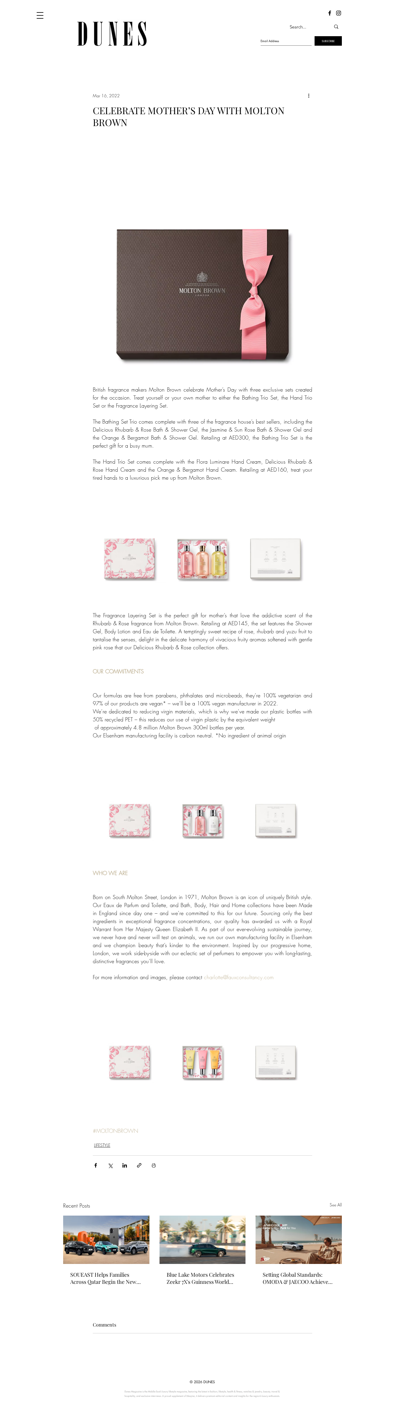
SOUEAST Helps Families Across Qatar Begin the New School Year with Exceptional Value (104, 1278)
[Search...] (336, 27)
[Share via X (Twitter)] (110, 1165)
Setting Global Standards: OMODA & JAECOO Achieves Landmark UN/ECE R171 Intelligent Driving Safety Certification (297, 1278)
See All (336, 1205)
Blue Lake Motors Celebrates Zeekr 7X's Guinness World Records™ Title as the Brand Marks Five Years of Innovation (201, 1278)
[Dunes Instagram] (338, 13)
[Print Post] (154, 1165)
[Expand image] (129, 546)
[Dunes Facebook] (329, 13)
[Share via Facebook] (95, 1165)
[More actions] (308, 95)
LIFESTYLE (102, 1145)
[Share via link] (139, 1165)
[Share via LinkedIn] (124, 1165)
